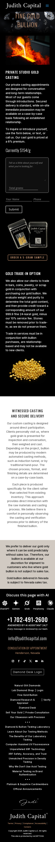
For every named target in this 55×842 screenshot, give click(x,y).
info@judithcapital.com (27, 638)
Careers (27, 827)
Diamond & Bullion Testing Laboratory (27, 726)
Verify (47, 699)
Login (40, 690)
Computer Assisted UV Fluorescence (27, 744)
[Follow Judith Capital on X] (30, 661)
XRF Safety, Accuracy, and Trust (28, 753)
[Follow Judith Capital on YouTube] (36, 661)
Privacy (18, 823)
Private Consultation (37, 712)
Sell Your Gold (14, 712)
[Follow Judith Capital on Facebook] (18, 661)
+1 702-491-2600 (27, 619)
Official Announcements (27, 789)
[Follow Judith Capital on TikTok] (24, 661)
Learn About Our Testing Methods (27, 731)
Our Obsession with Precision (27, 717)
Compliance (28, 823)
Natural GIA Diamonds (27, 685)
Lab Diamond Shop (23, 690)
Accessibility (40, 823)
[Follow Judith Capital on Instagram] (13, 661)
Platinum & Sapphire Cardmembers (27, 784)
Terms (10, 823)
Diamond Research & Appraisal (22, 701)
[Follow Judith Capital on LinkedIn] (42, 661)
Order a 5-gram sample (27, 257)
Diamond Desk (27, 707)
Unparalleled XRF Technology (27, 749)
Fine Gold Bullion (27, 694)
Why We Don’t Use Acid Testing (27, 766)
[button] (47, 8)
